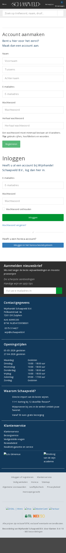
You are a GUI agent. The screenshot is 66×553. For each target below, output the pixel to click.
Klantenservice (11, 431)
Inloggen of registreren (22, 477)
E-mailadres (8, 86)
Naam (5, 53)
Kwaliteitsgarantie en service (18, 446)
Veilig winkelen (20, 482)
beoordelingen (34, 531)
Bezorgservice (11, 435)
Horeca (34, 482)
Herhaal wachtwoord (13, 118)
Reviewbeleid (10, 443)
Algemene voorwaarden (14, 487)
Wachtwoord (9, 102)
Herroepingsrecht (31, 491)
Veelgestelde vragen (14, 439)
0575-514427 (11, 328)
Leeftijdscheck (37, 487)
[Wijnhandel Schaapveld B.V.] (25, 4)
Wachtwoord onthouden (18, 209)
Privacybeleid (53, 487)
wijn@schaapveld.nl (15, 332)
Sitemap (46, 482)
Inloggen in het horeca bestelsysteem (33, 245)
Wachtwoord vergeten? (14, 225)
